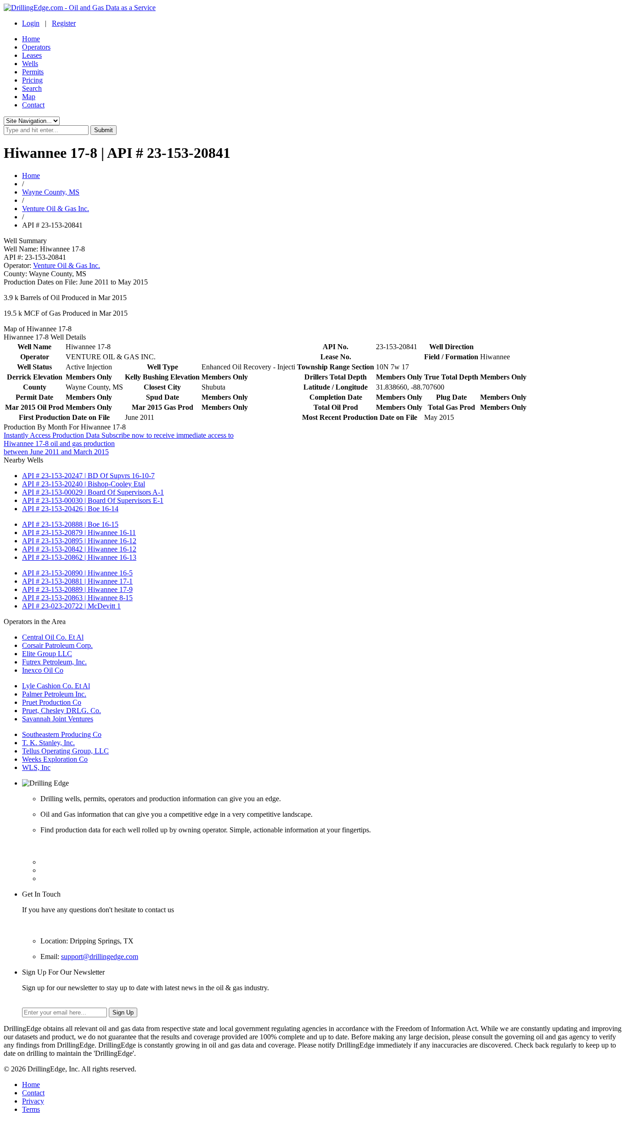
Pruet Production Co (51, 702)
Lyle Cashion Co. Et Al (56, 686)
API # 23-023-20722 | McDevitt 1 (71, 606)
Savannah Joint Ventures (57, 719)
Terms (31, 1109)
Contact (33, 105)
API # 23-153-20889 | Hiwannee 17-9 (77, 589)
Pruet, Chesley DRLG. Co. (61, 710)
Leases (32, 55)
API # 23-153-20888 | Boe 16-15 (70, 524)
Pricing (32, 80)
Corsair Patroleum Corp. (57, 645)
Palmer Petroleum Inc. (54, 694)
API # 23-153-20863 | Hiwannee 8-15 (77, 598)
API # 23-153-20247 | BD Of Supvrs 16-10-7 (88, 476)
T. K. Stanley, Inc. (48, 743)
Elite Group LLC (47, 654)
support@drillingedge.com (99, 956)
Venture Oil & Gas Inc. (55, 208)
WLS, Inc (36, 767)
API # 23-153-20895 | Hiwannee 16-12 (79, 541)
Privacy (33, 1101)
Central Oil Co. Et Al (53, 637)
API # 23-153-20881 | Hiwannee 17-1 (77, 581)
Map (28, 96)
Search (32, 88)
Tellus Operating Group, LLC (65, 751)
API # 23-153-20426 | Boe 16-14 (70, 509)
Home (31, 39)
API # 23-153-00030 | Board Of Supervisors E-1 (92, 500)
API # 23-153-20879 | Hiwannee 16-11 (79, 532)
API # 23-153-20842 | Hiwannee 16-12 (79, 549)
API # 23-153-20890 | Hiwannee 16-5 (77, 573)
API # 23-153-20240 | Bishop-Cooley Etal (83, 484)
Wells (30, 63)
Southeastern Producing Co (61, 734)
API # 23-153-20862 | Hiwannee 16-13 (79, 557)
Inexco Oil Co (42, 670)
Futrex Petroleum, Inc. (54, 662)
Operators (36, 47)
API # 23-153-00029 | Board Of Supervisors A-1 (93, 492)
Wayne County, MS (50, 192)
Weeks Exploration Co (55, 759)
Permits (33, 72)
